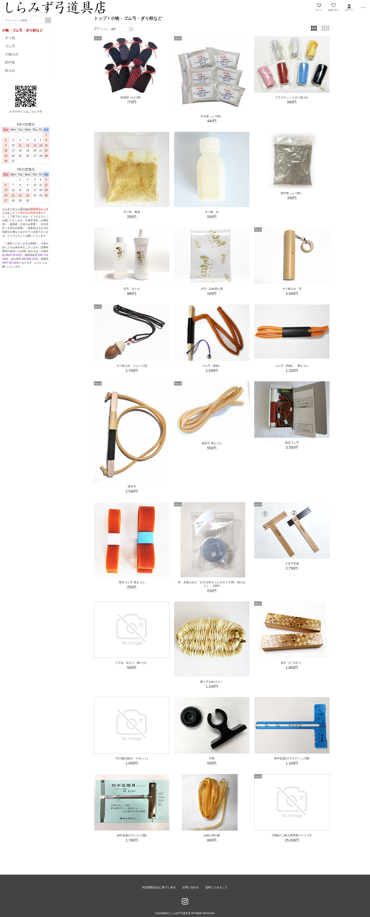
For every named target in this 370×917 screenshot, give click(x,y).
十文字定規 (292, 563)
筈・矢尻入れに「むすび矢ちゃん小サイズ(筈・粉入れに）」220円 (212, 584)
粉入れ (10, 70)
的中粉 (10, 62)
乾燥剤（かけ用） (132, 97)
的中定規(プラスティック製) (291, 758)
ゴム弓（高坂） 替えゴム (292, 365)
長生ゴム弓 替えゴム (132, 582)
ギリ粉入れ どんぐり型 (131, 365)
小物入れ (12, 54)
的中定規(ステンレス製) (131, 835)
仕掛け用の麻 (211, 835)
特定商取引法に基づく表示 (159, 887)
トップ (100, 18)
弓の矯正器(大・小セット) (132, 758)
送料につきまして (216, 887)
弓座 (212, 758)
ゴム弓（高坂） (212, 365)
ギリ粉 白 (212, 212)
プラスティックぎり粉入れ (292, 97)
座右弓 (132, 486)
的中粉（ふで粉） (292, 193)
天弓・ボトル (131, 288)
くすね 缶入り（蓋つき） (131, 662)
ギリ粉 (10, 38)
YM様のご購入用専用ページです (292, 835)
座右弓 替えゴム (212, 443)
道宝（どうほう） (292, 662)
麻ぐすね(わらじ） (211, 681)
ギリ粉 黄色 (131, 212)
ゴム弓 (10, 46)
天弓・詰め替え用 (212, 288)
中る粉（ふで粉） (212, 116)
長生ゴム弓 (292, 442)
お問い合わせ (190, 887)
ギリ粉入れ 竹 (292, 288)
